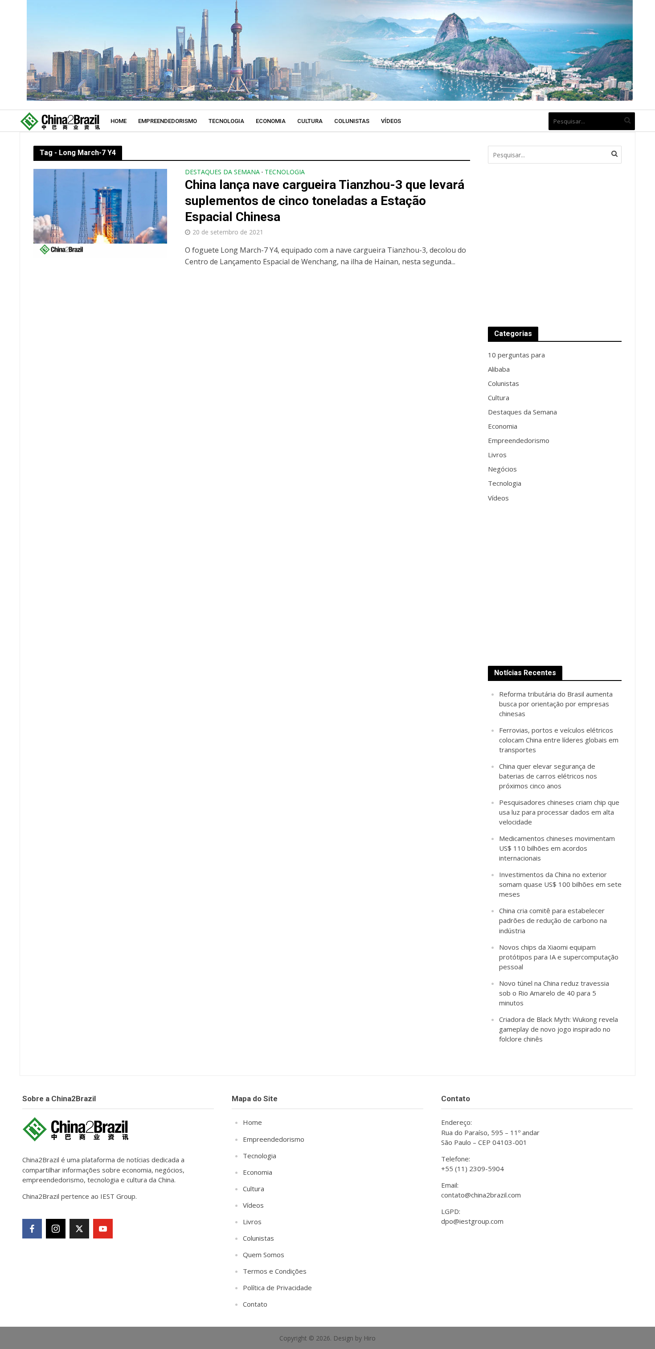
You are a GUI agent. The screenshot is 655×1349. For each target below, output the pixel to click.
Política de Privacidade (277, 1287)
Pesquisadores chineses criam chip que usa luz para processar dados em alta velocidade (559, 812)
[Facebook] (32, 1228)
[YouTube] (103, 1228)
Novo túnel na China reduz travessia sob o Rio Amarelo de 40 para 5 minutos (554, 993)
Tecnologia (226, 121)
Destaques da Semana (222, 172)
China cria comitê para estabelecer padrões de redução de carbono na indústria (553, 920)
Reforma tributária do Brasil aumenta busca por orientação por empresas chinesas (556, 703)
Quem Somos (263, 1254)
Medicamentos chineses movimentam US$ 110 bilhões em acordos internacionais (557, 848)
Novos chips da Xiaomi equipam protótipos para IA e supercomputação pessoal (558, 957)
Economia (271, 121)
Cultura (310, 121)
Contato (255, 1304)
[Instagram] (56, 1228)
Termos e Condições (275, 1271)
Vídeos (391, 121)
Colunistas (351, 121)
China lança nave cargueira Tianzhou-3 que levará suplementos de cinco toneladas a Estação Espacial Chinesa (324, 200)
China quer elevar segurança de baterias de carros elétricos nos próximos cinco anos (548, 776)
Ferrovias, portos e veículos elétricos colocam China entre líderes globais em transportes (558, 740)
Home (119, 121)
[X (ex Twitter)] (79, 1228)
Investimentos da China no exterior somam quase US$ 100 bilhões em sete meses (560, 884)
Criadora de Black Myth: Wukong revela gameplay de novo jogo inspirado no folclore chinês (558, 1029)
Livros (252, 1221)
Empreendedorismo (167, 121)
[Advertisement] (555, 245)
